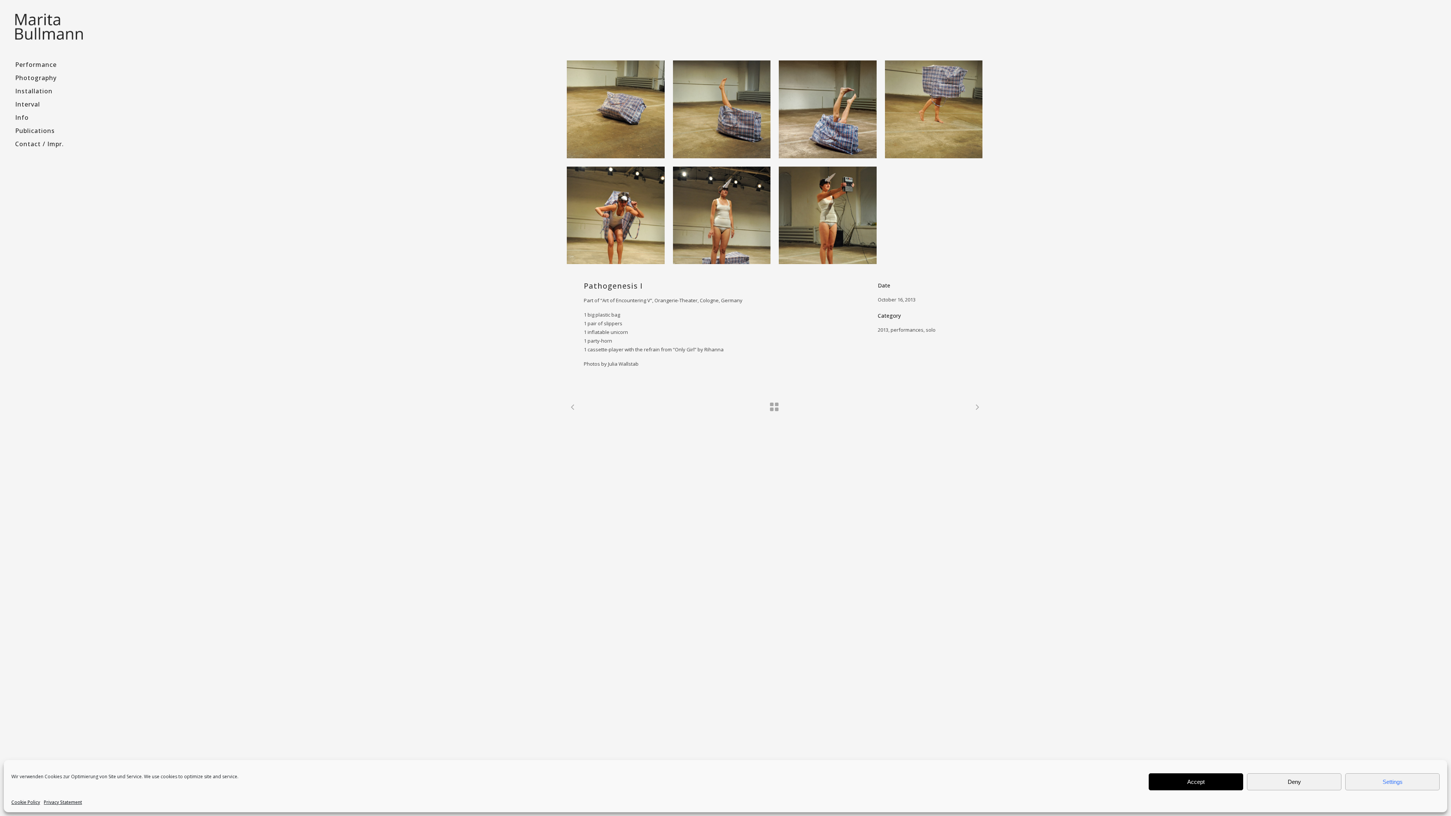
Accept (1196, 782)
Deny (1294, 782)
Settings (1393, 782)
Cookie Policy (25, 802)
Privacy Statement (63, 802)
